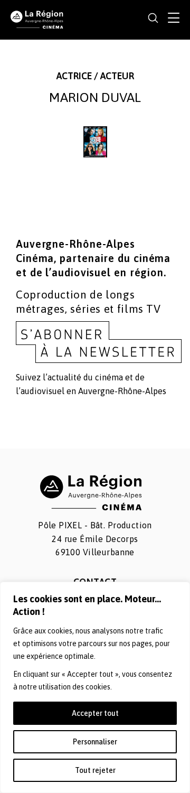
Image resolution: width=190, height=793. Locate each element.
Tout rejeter (95, 770)
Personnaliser (95, 742)
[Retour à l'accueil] (37, 19)
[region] (95, 687)
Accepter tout (95, 713)
